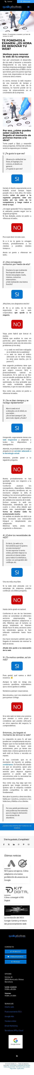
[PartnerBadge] (15, 1036)
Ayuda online (20, 1068)
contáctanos (8, 764)
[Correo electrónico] (28, 844)
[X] (8, 844)
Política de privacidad (9, 1067)
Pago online (13, 1068)
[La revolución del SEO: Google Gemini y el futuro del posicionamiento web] (17, 907)
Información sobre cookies (23, 1067)
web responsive (10, 440)
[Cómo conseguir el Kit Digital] (17, 886)
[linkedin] (17, 1056)
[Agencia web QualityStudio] (12, 6)
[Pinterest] (23, 844)
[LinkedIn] (13, 844)
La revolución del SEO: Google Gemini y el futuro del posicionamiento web (15, 920)
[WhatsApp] (18, 844)
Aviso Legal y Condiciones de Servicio (20, 1065)
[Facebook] (4, 844)
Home (5, 34)
